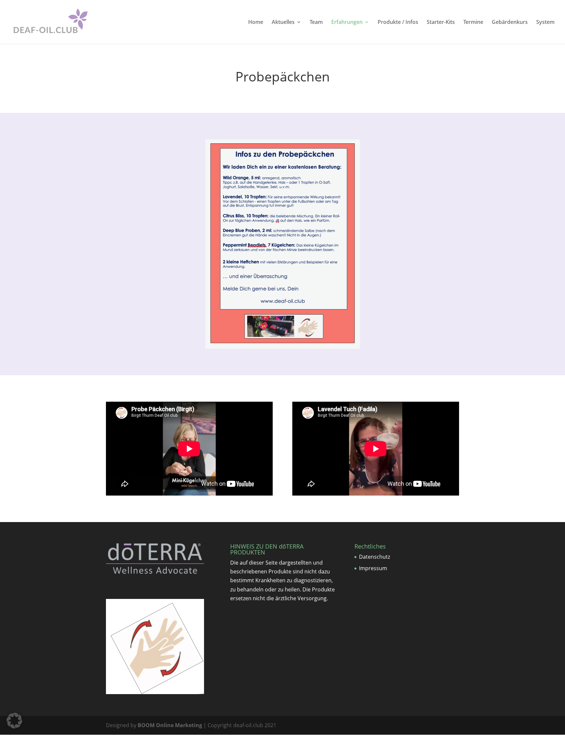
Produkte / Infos (398, 23)
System (545, 23)
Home (255, 23)
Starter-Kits (441, 23)
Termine (473, 23)
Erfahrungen (347, 23)
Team (316, 23)
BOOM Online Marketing (170, 725)
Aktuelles (283, 23)
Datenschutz (374, 556)
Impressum (373, 568)
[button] (14, 720)
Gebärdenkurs (510, 23)
